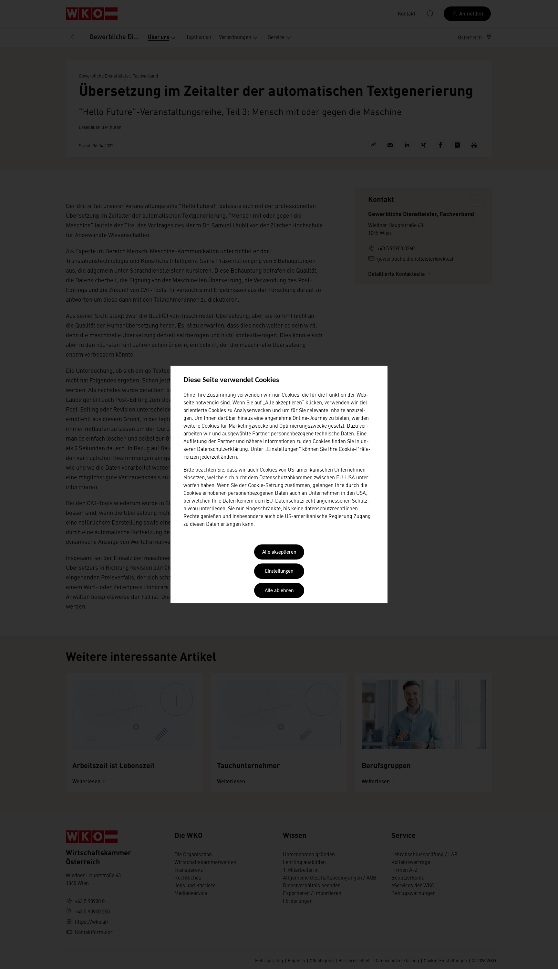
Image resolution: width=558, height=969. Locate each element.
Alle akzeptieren (279, 552)
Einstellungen (279, 571)
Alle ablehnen (279, 590)
